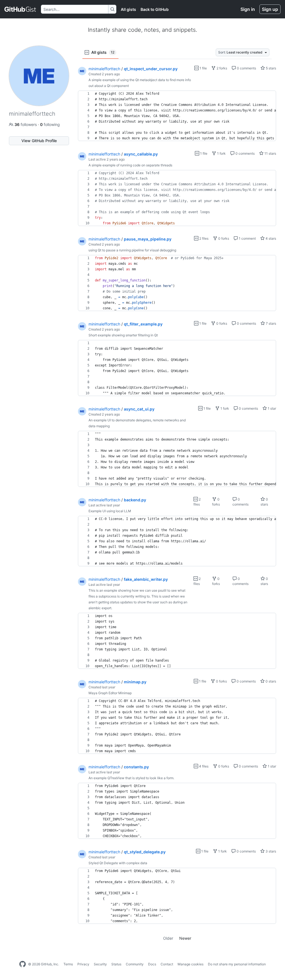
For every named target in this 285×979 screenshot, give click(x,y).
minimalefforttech (104, 68)
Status (116, 964)
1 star (271, 408)
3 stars (270, 851)
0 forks (223, 238)
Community (135, 964)
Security (100, 964)
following (50, 124)
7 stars (270, 323)
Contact (167, 964)
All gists (128, 9)
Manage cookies (190, 964)
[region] (177, 116)
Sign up (270, 9)
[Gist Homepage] (20, 9)
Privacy (83, 964)
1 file (203, 68)
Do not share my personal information (237, 964)
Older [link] (168, 938)
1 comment (247, 238)
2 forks (221, 68)
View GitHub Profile (39, 140)
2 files (203, 238)
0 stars (270, 681)
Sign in (247, 9)
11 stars (270, 153)
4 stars (270, 238)
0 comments (246, 68)
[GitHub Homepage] (22, 964)
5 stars (270, 68)
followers (26, 124)
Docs (152, 964)
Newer (185, 938)
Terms (68, 964)
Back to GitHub (155, 9)
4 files (203, 766)
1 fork (221, 153)
